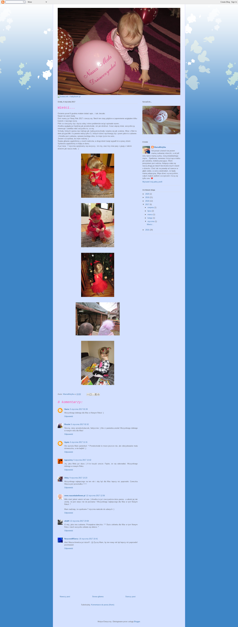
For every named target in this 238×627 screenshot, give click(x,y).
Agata (66, 442)
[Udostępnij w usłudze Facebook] (95, 394)
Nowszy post (65, 597)
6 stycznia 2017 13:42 (82, 460)
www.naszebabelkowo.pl (74, 496)
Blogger (137, 622)
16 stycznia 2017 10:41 (88, 539)
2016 (147, 230)
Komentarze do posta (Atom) (102, 605)
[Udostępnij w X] (93, 394)
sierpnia (151, 207)
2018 (147, 201)
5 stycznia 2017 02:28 (79, 409)
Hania (66, 409)
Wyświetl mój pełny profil (152, 182)
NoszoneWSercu (71, 539)
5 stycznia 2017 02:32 (80, 424)
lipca (150, 211)
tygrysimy (68, 460)
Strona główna (97, 597)
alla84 (66, 521)
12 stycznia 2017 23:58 (79, 521)
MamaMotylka (160, 147)
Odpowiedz (68, 416)
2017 (147, 204)
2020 (147, 194)
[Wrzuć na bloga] (90, 394)
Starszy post (130, 597)
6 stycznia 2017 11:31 (78, 442)
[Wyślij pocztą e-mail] (88, 394)
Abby (66, 478)
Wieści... (150, 224)
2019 (147, 197)
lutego (150, 218)
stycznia (151, 221)
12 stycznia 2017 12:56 (95, 496)
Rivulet (67, 424)
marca (150, 214)
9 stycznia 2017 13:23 (78, 478)
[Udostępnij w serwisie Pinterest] (98, 394)
